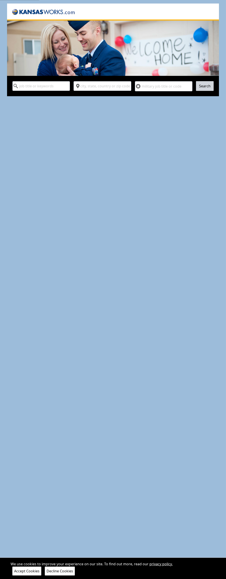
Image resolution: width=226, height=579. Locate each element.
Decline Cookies (60, 571)
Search (205, 86)
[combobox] (41, 86)
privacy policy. (161, 564)
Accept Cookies (27, 571)
